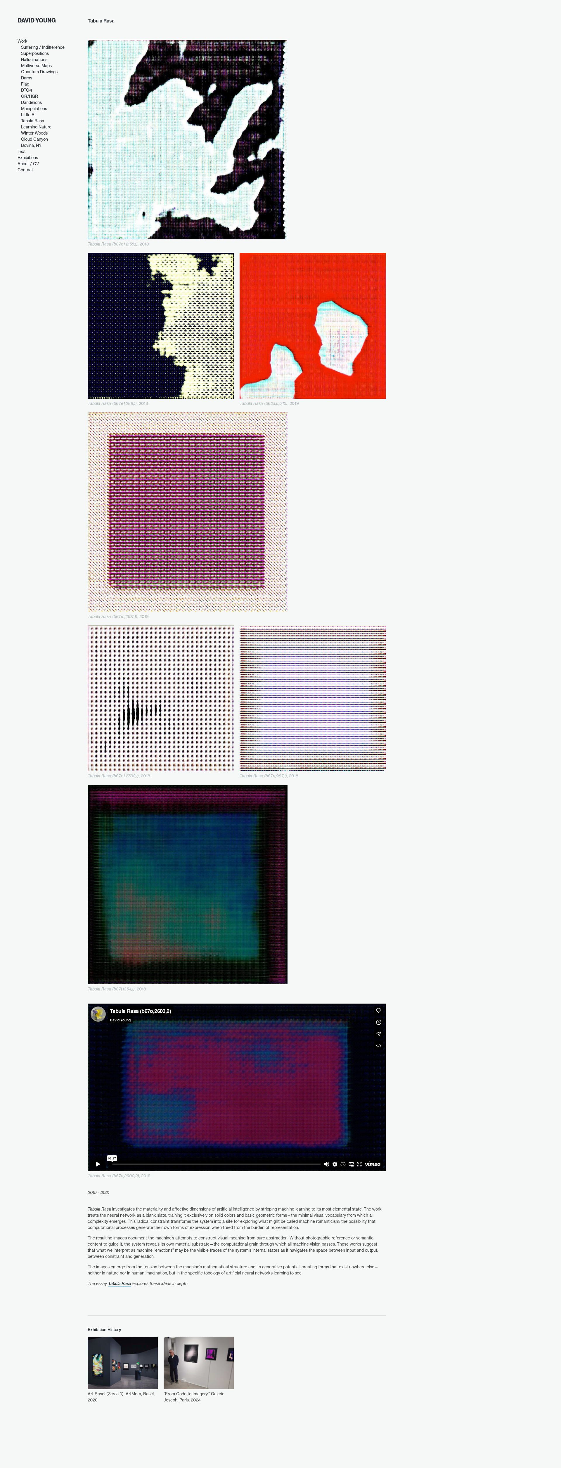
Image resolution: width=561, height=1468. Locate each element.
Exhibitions (28, 157)
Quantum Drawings (39, 71)
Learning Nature (36, 126)
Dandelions (31, 102)
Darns (26, 77)
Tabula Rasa (32, 120)
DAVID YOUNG (37, 20)
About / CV (28, 163)
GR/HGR (29, 96)
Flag (25, 83)
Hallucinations (34, 59)
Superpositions (35, 53)
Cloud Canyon (34, 139)
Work (22, 41)
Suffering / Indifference (43, 47)
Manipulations (34, 108)
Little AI (28, 114)
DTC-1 (26, 90)
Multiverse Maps (36, 65)
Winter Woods (34, 132)
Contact (25, 169)
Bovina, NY (31, 145)
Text (22, 151)
